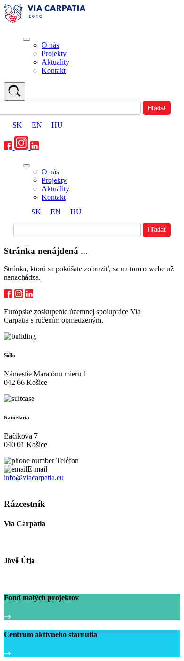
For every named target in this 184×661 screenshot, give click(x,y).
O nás (50, 45)
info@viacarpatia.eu (34, 477)
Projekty (54, 53)
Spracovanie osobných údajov (43, 486)
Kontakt (54, 70)
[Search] (14, 91)
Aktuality (55, 62)
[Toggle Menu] (26, 39)
